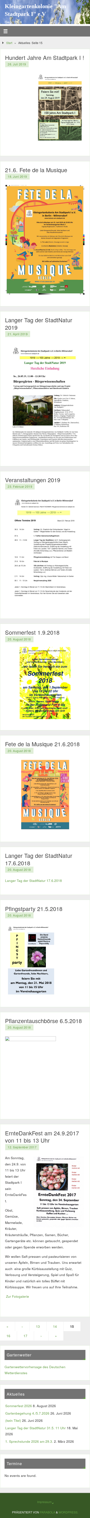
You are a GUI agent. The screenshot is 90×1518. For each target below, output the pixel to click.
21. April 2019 (18, 334)
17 (25, 1336)
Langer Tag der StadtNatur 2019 (38, 323)
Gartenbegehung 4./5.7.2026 (27, 1413)
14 (55, 1326)
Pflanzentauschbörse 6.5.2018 (43, 1021)
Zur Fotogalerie (17, 1296)
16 (8, 1336)
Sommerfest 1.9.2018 (32, 632)
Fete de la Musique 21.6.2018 (42, 744)
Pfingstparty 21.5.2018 (33, 908)
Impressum (44, 1502)
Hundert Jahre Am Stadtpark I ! (44, 57)
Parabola (47, 1512)
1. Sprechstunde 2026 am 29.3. (29, 1441)
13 (38, 1326)
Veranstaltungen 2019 (32, 480)
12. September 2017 (22, 1147)
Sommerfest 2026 (18, 1406)
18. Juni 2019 (17, 176)
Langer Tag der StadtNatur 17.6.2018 (38, 859)
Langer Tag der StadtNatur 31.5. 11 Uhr (35, 1428)
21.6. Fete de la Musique (36, 170)
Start (9, 43)
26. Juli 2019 (17, 64)
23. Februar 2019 (20, 486)
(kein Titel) (13, 1420)
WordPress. (68, 1512)
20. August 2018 (19, 639)
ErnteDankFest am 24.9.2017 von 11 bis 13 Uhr (42, 1136)
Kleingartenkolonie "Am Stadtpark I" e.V (35, 10)
